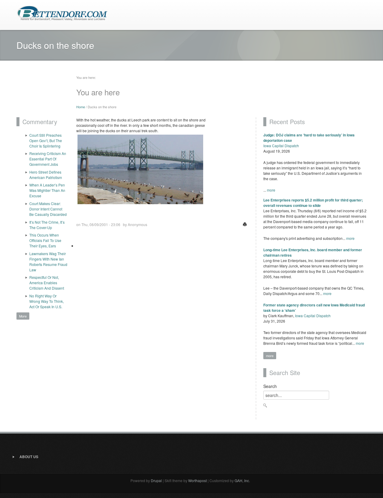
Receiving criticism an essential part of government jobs (47, 159)
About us (28, 456)
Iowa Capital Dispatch (281, 145)
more (271, 189)
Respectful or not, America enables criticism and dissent (46, 283)
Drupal (156, 480)
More (23, 316)
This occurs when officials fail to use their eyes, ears (45, 240)
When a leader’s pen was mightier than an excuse (47, 190)
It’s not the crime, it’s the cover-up (47, 224)
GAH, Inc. (242, 480)
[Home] (62, 12)
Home (80, 106)
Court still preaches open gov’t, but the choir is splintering (45, 140)
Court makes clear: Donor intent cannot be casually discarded (48, 209)
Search (270, 386)
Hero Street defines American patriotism (45, 174)
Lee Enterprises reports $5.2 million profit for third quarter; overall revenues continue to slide (313, 202)
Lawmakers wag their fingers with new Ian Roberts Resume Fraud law (48, 261)
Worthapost (197, 480)
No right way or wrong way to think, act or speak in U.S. (46, 301)
